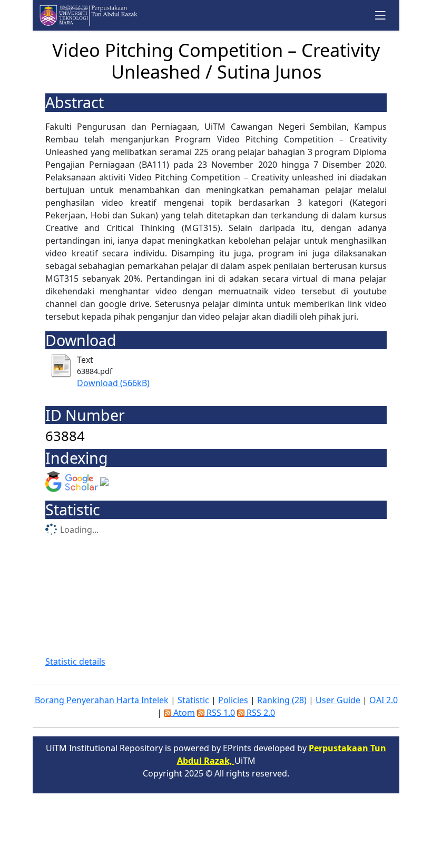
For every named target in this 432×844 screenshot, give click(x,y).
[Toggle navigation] (380, 15)
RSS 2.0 (259, 712)
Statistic (193, 700)
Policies (233, 700)
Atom (183, 712)
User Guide (338, 700)
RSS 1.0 (219, 712)
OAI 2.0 (383, 700)
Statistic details (75, 661)
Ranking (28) (282, 700)
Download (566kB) (113, 383)
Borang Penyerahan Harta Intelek (102, 700)
